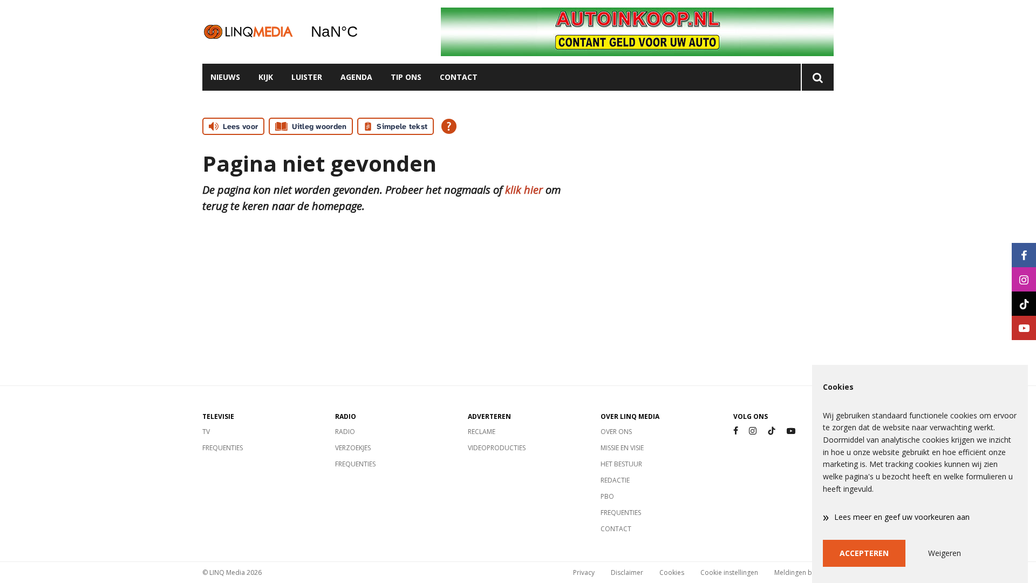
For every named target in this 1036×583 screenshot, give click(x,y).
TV (206, 431)
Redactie (615, 480)
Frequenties (222, 447)
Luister (306, 77)
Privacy (584, 572)
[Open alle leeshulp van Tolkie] (448, 126)
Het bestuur (621, 464)
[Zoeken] (817, 77)
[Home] (248, 31)
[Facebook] (735, 431)
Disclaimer (627, 572)
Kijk (265, 77)
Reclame (481, 431)
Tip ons (406, 77)
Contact (459, 77)
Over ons (616, 431)
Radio (345, 431)
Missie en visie (622, 447)
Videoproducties (497, 447)
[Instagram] (752, 431)
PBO (607, 496)
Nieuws (225, 77)
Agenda (356, 77)
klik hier (524, 189)
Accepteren (864, 553)
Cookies (671, 572)
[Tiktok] (771, 431)
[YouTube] (791, 431)
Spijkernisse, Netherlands (361, 31)
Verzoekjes (353, 447)
